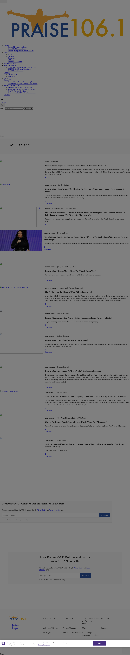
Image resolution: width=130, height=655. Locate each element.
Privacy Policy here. (44, 645)
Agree (99, 643)
